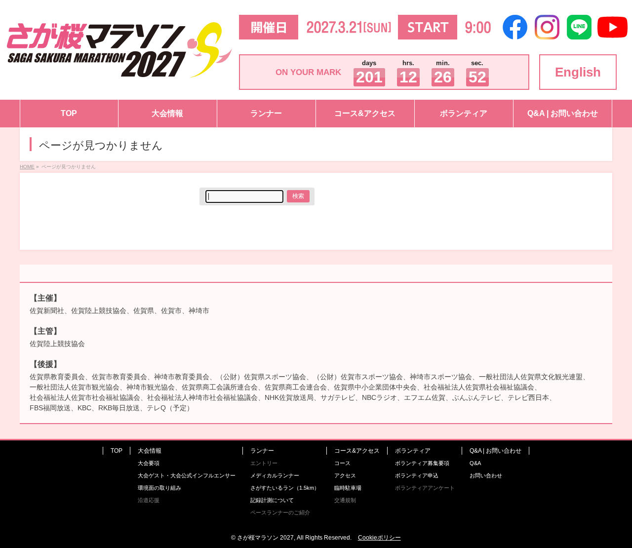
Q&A (475, 463)
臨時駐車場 (347, 488)
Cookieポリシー (379, 537)
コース (342, 463)
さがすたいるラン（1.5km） (284, 488)
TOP (116, 450)
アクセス (345, 475)
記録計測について (272, 500)
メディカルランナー (274, 475)
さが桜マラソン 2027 (265, 537)
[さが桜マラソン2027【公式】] (119, 72)
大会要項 (148, 463)
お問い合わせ (486, 475)
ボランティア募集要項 (422, 463)
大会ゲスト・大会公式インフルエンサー (187, 475)
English (578, 72)
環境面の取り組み (159, 488)
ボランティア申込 (416, 475)
